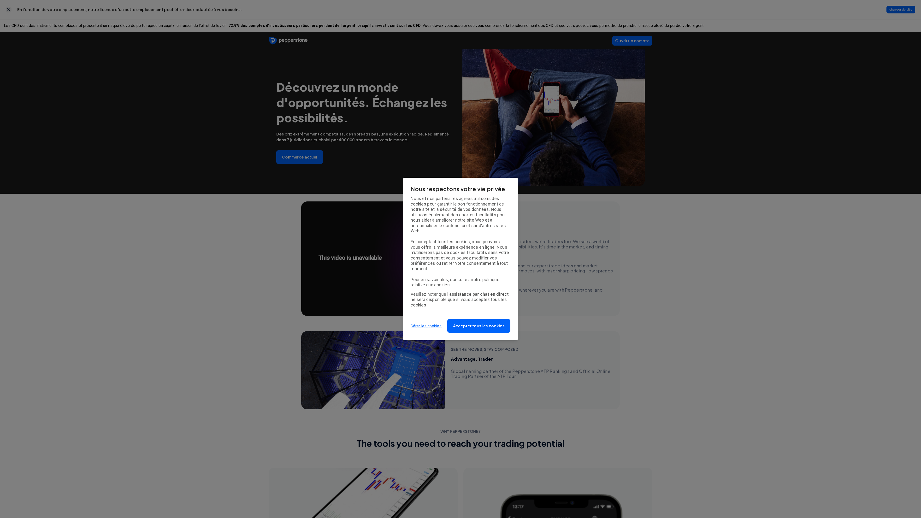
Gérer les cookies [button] (426, 326)
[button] (479, 326)
